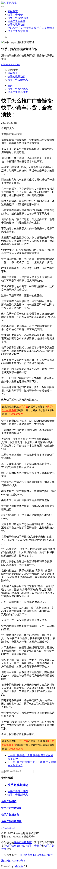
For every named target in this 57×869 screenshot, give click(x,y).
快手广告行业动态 (23, 28)
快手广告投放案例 (18, 31)
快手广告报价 (15, 14)
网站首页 (13, 11)
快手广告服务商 (16, 21)
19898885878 (16, 414)
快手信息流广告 (15, 845)
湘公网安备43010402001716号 (36, 854)
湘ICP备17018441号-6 (13, 860)
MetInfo (19, 866)
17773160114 (8, 827)
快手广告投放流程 (18, 18)
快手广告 (23, 406)
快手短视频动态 (16, 24)
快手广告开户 (34, 845)
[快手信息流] (28, 3)
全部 (10, 28)
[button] (7, 64)
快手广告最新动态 (44, 28)
